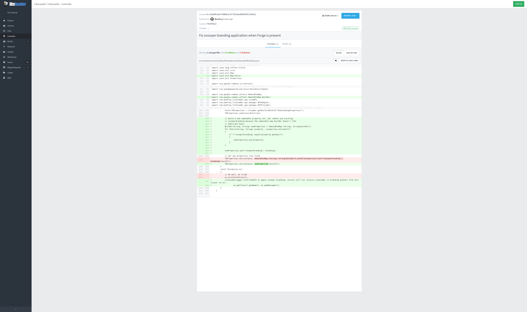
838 (207, 185)
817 (207, 116)
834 (207, 167)
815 (207, 110)
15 (201, 68)
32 (208, 105)
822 (207, 129)
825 (207, 137)
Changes (272, 43)
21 (208, 84)
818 (207, 118)
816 (207, 113)
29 (208, 97)
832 (207, 156)
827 (207, 142)
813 (200, 110)
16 (201, 70)
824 (207, 135)
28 (208, 94)
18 (208, 76)
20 (208, 81)
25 (201, 89)
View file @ (349, 60)
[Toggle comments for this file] (335, 61)
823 (207, 132)
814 (200, 113)
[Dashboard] (16, 4)
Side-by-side (351, 53)
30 (208, 100)
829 (207, 148)
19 (208, 78)
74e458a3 (211, 24)
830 (207, 151)
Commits (66, 4)
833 (207, 164)
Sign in (518, 4)
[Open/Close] (16, 309)
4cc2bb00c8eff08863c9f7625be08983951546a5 (231, 14)
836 (207, 172)
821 (207, 126)
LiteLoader (40, 4)
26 (208, 89)
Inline (339, 53)
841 (207, 193)
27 (208, 92)
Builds (286, 43)
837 (207, 181)
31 (208, 102)
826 (207, 140)
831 (207, 153)
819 (207, 121)
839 (207, 188)
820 (207, 124)
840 (207, 191)
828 (207, 145)
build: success (351, 28)
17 (201, 73)
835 (207, 169)
